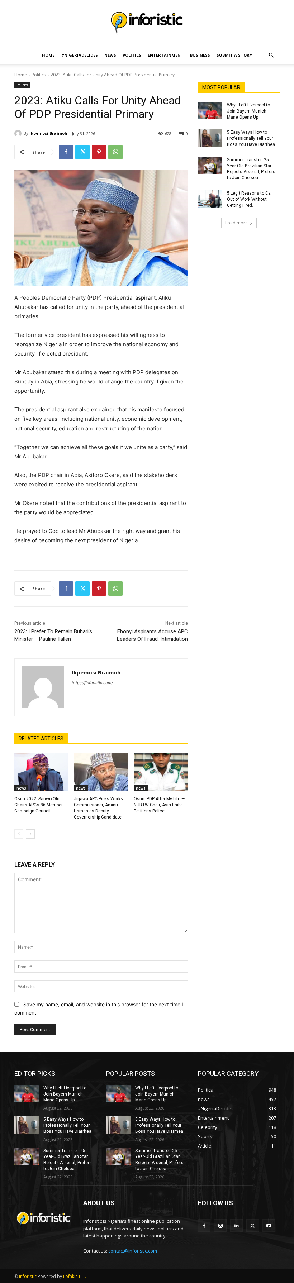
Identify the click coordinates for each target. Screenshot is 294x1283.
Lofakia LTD (75, 1276)
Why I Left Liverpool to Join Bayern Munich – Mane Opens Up (248, 111)
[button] (271, 55)
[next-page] (30, 834)
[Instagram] (220, 1225)
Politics (132, 55)
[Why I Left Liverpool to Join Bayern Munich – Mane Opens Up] (210, 110)
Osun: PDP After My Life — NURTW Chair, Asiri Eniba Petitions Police (159, 805)
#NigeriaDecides (79, 55)
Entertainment (166, 55)
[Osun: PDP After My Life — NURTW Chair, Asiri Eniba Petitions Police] (161, 772)
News (110, 55)
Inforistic (28, 1276)
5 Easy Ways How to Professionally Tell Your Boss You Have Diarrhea (251, 138)
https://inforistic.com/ (92, 682)
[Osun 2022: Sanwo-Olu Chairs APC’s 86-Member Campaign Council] (41, 772)
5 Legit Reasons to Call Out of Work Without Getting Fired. (250, 199)
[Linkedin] (236, 1225)
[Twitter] (82, 152)
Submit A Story (234, 55)
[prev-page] (18, 834)
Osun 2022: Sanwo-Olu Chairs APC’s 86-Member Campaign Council (38, 805)
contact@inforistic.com (132, 1251)
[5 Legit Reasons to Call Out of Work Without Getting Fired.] (210, 199)
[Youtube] (268, 1225)
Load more (236, 223)
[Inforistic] (147, 23)
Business (200, 55)
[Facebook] (66, 152)
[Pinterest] (99, 152)
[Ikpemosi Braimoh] (19, 133)
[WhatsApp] (115, 152)
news (21, 788)
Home (48, 55)
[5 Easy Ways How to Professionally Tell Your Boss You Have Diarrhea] (210, 138)
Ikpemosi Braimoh (48, 133)
